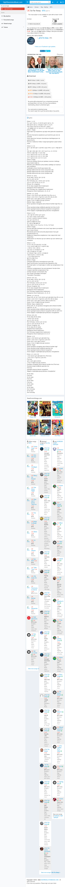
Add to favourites (34, 24)
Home (30, 7)
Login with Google (8, 9)
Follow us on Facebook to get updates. (45, 46)
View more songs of (34, 668)
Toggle (54, 21)
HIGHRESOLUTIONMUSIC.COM (50, 880)
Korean (37, 7)
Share (42, 51)
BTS (51, 7)
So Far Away (44, 38)
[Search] (49, 2)
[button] (27, 2)
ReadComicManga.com (34, 398)
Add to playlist (57, 24)
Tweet (48, 51)
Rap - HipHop (44, 7)
